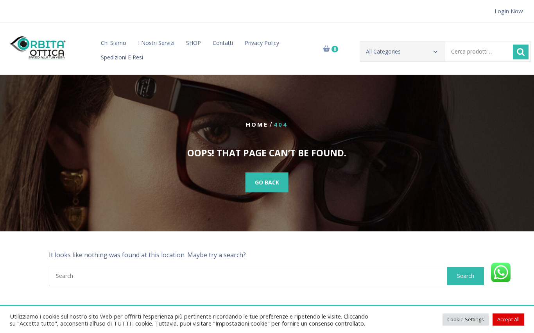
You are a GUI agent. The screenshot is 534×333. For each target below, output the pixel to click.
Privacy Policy (262, 43)
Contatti (223, 43)
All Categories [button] (383, 51)
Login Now (509, 11)
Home (257, 124)
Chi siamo (113, 43)
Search (465, 275)
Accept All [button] (508, 319)
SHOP (193, 43)
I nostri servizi (156, 43)
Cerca (521, 52)
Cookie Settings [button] (465, 319)
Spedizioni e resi (122, 57)
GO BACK (267, 182)
